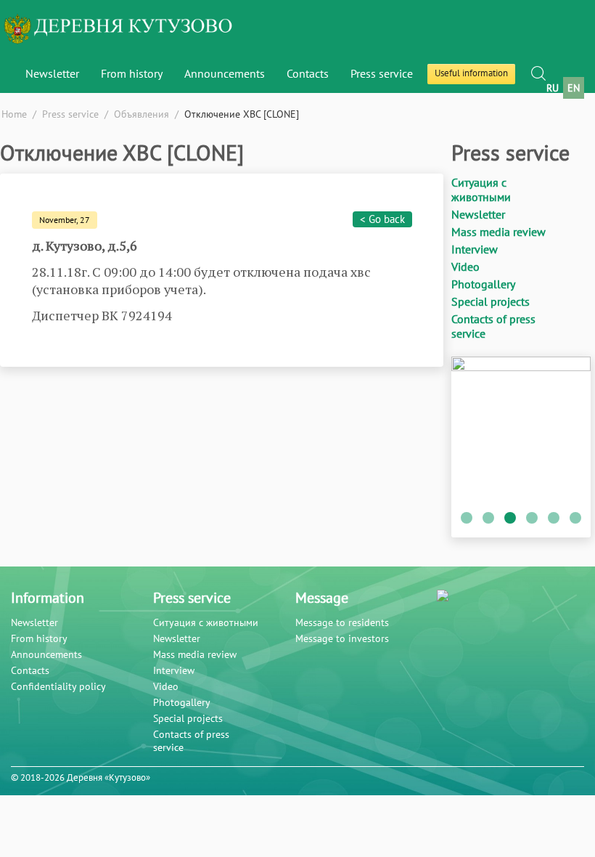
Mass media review (498, 231)
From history (39, 638)
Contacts (308, 73)
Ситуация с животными (481, 189)
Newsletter (52, 73)
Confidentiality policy (58, 686)
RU (552, 87)
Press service (381, 73)
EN (573, 87)
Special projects (490, 301)
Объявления (141, 114)
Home (14, 114)
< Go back (382, 219)
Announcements (46, 654)
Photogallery (483, 284)
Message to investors (342, 638)
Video (465, 266)
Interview (474, 249)
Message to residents (342, 622)
